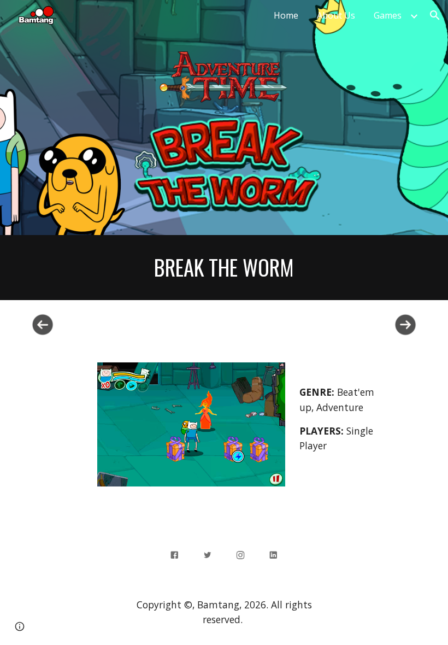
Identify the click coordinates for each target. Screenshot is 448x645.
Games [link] (388, 15)
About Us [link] (336, 15)
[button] (435, 15)
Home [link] (286, 15)
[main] (224, 267)
